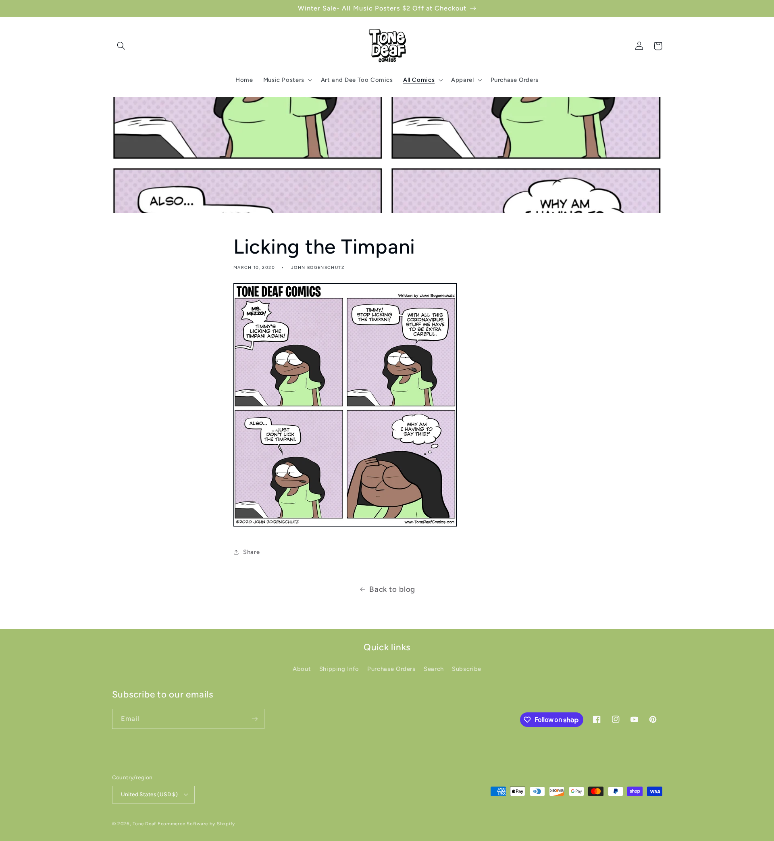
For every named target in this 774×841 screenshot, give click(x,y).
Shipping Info (339, 668)
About (302, 668)
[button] (121, 46)
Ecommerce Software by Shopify (196, 823)
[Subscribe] (254, 719)
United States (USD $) (149, 794)
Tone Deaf (144, 823)
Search (434, 668)
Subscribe (466, 668)
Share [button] (251, 552)
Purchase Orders (391, 668)
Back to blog (392, 589)
